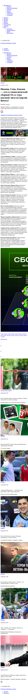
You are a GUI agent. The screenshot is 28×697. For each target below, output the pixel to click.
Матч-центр (10, 33)
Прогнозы (9, 29)
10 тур (8, 335)
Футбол (6, 19)
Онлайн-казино (11, 30)
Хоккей (6, 20)
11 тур (12, 335)
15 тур (3, 336)
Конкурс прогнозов (12, 8)
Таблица (9, 12)
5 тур (16, 334)
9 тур (4, 335)
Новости (9, 6)
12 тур (17, 335)
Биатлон (6, 23)
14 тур (25, 335)
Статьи (2, 82)
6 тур (20, 334)
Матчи (8, 11)
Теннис (6, 22)
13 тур (21, 335)
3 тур (9, 334)
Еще (5, 27)
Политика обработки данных (8, 43)
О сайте (6, 48)
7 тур (23, 334)
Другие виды (7, 24)
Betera (8, 31)
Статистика (10, 13)
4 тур (12, 334)
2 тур (5, 334)
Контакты (6, 50)
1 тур (2, 334)
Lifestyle (6, 26)
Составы (9, 9)
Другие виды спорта (6, 390)
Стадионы (9, 15)
